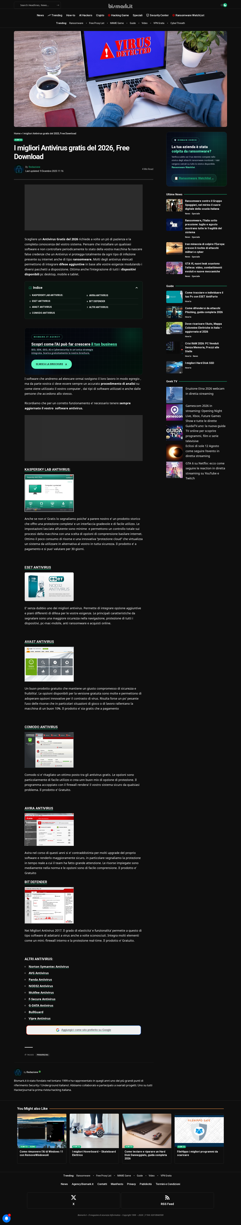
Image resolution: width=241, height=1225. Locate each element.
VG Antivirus (39, 973)
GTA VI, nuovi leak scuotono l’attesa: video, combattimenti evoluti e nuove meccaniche (203, 267)
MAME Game (117, 23)
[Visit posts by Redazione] (19, 169)
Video (145, 23)
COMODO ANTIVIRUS (43, 313)
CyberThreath (178, 23)
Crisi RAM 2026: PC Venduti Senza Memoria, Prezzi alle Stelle (202, 347)
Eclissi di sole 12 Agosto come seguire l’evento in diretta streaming (202, 451)
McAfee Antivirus (41, 992)
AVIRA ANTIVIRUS (98, 295)
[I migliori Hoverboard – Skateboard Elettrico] (94, 1131)
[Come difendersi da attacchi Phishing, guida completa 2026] (174, 312)
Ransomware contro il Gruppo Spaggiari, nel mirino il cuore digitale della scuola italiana (203, 204)
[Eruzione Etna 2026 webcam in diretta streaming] (174, 395)
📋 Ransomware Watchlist (194, 178)
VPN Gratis (158, 23)
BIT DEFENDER (97, 301)
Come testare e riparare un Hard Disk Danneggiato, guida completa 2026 (146, 1155)
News (187, 214)
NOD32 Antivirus (41, 986)
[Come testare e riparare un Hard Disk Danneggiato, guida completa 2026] (146, 1131)
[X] (73, 1200)
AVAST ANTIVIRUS (42, 307)
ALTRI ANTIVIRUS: (99, 307)
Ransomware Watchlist (183, 167)
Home (17, 133)
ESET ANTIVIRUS (41, 301)
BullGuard (36, 1012)
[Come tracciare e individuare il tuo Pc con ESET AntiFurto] (174, 297)
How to (18, 140)
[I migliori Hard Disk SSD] (174, 367)
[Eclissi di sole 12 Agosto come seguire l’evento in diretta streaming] (174, 452)
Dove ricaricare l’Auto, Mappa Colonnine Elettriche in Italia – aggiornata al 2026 (203, 327)
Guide (133, 23)
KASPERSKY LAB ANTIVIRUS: (47, 295)
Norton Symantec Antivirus (49, 967)
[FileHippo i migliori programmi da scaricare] (199, 1131)
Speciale (196, 214)
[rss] (167, 1200)
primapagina (42, 1055)
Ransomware (76, 23)
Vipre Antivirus (39, 1018)
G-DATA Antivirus (41, 1005)
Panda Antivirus (40, 979)
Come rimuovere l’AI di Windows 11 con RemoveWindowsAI (41, 1153)
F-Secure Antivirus (42, 999)
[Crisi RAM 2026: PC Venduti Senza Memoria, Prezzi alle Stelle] (174, 348)
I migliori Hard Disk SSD (199, 363)
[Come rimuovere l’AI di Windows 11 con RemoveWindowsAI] (41, 1131)
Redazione (34, 167)
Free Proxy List (96, 23)
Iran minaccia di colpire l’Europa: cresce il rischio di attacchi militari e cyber (205, 248)
